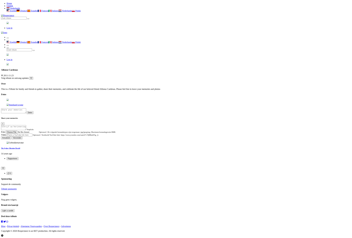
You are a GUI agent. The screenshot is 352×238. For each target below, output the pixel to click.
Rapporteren (12, 159)
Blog (3, 226)
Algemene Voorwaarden (31, 226)
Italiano (55, 11)
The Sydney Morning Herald (10, 148)
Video (3, 135)
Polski (78, 11)
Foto (3, 132)
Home (9, 3)
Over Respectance (51, 226)
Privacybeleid (13, 226)
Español (34, 11)
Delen (30, 113)
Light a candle (7, 211)
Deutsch (23, 11)
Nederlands (14, 8)
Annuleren (6, 138)
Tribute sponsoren (9, 189)
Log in (9, 28)
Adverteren (66, 226)
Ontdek (10, 6)
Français (45, 11)
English (13, 11)
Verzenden (17, 138)
